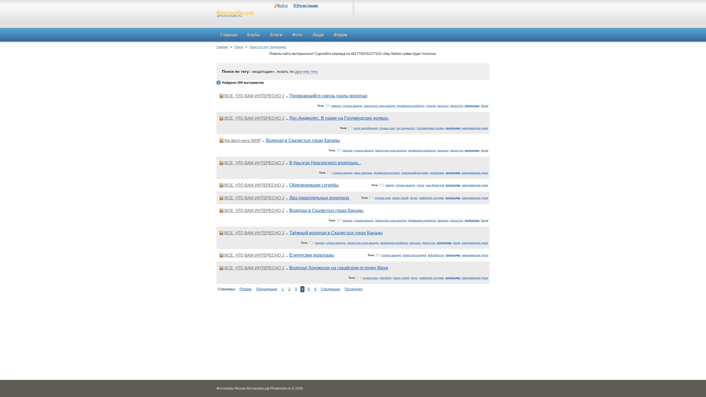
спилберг (385, 277)
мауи (414, 277)
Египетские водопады (311, 255)
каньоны (442, 105)
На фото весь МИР (242, 140)
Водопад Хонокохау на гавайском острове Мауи (338, 267)
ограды (431, 105)
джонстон (456, 105)
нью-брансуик (435, 185)
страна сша (387, 128)
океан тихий (400, 197)
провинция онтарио (387, 172)
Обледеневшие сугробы (314, 185)
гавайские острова (431, 197)
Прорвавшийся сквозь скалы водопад (328, 95)
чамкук (389, 185)
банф (484, 105)
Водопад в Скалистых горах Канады (303, 140)
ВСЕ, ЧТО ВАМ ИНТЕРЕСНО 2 (254, 95)
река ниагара (363, 172)
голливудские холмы (430, 128)
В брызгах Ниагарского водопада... (325, 162)
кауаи (414, 197)
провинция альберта (410, 105)
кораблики (437, 172)
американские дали (475, 128)
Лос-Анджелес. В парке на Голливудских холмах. (339, 118)
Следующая (330, 289)
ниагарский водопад (415, 172)
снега (420, 185)
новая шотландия (414, 255)
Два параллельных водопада (319, 197)
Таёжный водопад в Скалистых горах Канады (336, 232)
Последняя (353, 289)
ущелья (336, 105)
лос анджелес (405, 128)
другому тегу (306, 71)
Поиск (238, 47)
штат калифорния (366, 128)
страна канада (352, 105)
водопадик (472, 105)
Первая (246, 289)
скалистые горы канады (379, 105)
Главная (222, 47)
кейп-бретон (436, 255)
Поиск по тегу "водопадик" (268, 47)
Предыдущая (266, 289)
